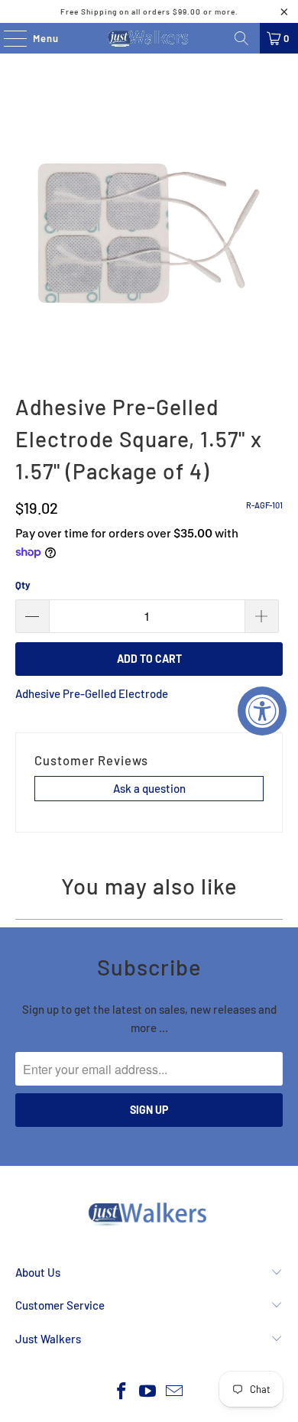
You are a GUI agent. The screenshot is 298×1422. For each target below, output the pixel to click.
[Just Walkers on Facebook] (121, 1392)
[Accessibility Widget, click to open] (262, 711)
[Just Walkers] (149, 38)
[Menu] (7, 38)
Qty (23, 585)
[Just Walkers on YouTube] (148, 1392)
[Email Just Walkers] (175, 1392)
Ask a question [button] (149, 788)
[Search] (241, 38)
